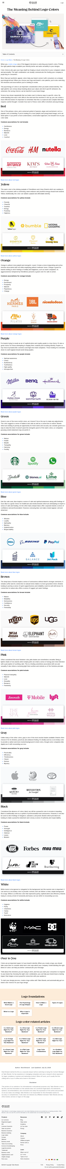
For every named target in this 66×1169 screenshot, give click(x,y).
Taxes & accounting (7, 1144)
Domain (4, 1137)
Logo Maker (8, 60)
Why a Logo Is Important (25, 1012)
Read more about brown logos (11, 650)
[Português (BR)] (57, 1159)
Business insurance (7, 1131)
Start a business (24, 1159)
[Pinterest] (50, 1117)
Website (4, 1139)
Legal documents (6, 1148)
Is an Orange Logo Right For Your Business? (9, 1040)
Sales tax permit (6, 1128)
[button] (33, 54)
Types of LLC (24, 1157)
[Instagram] (46, 1117)
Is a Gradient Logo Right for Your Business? (57, 1051)
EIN (2, 1124)
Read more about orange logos (11, 334)
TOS (41, 1165)
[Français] (54, 1159)
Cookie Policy (60, 1165)
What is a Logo (9, 1011)
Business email (6, 1141)
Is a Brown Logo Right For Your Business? (57, 1030)
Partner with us (24, 1142)
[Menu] (3, 2)
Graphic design (6, 1157)
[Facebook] (42, 1117)
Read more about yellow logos (11, 256)
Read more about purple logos (11, 412)
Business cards (6, 1152)
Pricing (22, 1128)
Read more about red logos (10, 180)
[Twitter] (54, 1117)
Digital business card (7, 1154)
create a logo (12, 64)
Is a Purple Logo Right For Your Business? (41, 1030)
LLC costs (23, 1154)
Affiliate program (25, 1140)
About (22, 1136)
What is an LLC (24, 1152)
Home (2, 60)
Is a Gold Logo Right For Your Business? (9, 1030)
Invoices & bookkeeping (8, 1146)
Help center (23, 1122)
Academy (23, 1124)
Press (22, 1145)
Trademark (5, 1150)
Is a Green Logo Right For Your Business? (8, 1051)
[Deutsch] (52, 1159)
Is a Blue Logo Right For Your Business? (41, 1040)
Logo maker (5, 1135)
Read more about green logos (11, 492)
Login (62, 3)
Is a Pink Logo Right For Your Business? (25, 1051)
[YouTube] (58, 1117)
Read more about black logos (10, 880)
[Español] (49, 1159)
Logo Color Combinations (41, 1050)
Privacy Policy (50, 1165)
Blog (21, 1120)
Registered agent (6, 1122)
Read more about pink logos (10, 728)
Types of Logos (57, 1003)
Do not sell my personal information (54, 1167)
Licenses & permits (7, 1126)
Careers (22, 1138)
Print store (4, 1159)
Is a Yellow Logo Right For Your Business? (24, 1040)
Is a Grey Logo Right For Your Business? (25, 1030)
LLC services (5, 1120)
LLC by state (24, 1126)
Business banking (6, 1133)
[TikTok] (62, 1117)
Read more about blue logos (10, 572)
